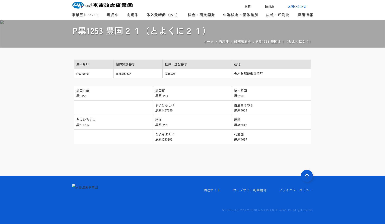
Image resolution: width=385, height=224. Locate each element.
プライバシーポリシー (296, 190)
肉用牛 (224, 41)
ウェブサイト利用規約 (250, 190)
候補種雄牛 (243, 41)
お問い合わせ (297, 6)
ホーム (209, 41)
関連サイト (212, 190)
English (269, 6)
